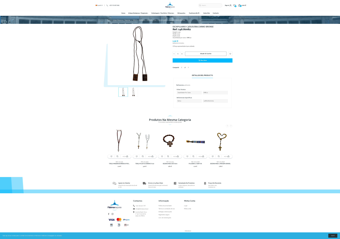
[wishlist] (111, 156)
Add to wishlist (230, 54)
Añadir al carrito (205, 53)
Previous (111, 54)
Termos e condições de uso (167, 208)
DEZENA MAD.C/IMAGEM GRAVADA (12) (220, 163)
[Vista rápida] (117, 156)
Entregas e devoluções (165, 211)
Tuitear (185, 67)
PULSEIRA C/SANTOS (195, 163)
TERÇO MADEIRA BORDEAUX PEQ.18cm (119, 163)
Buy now (204, 60)
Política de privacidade (165, 205)
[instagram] (112, 214)
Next (164, 54)
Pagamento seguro (164, 214)
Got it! (333, 235)
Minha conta (187, 208)
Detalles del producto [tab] (202, 75)
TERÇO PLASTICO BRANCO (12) (144, 163)
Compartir (181, 67)
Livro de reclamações (165, 217)
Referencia (180, 85)
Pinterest (188, 67)
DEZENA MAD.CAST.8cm (170, 163)
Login (185, 205)
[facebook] (109, 214)
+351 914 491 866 (114, 5)
